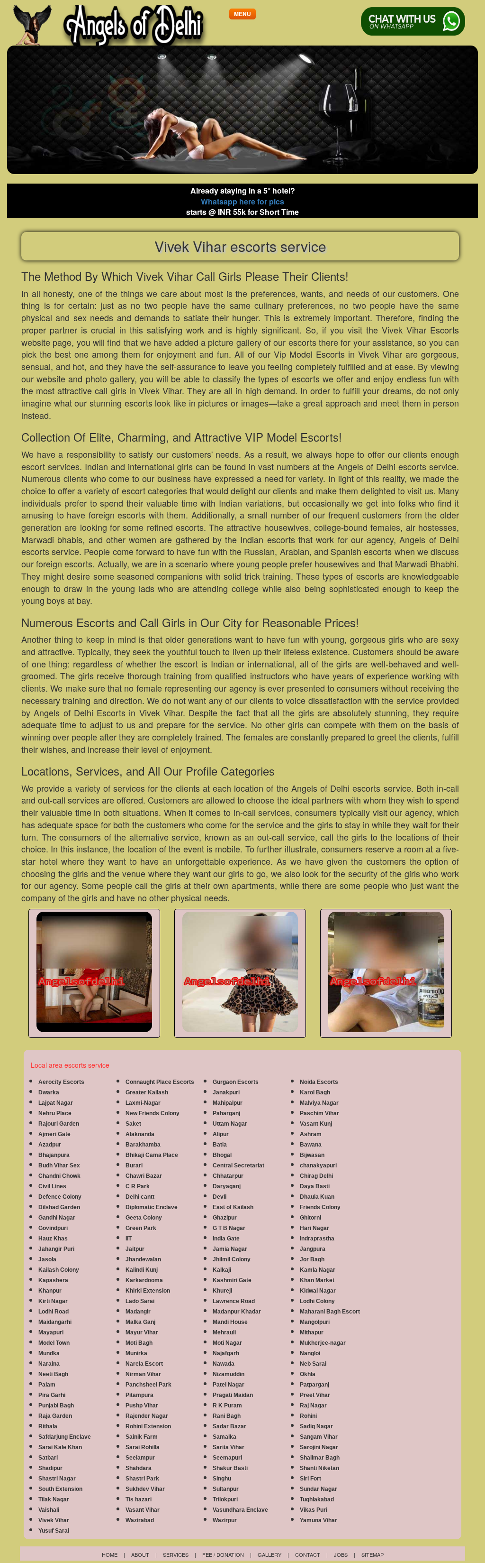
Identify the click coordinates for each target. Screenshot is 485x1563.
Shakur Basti (230, 1468)
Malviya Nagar (319, 1103)
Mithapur (311, 1332)
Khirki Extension (148, 1290)
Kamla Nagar (317, 1270)
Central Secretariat (238, 1165)
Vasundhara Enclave (240, 1510)
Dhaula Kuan (317, 1196)
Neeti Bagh (53, 1374)
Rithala (47, 1426)
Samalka (224, 1437)
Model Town (54, 1343)
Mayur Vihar (142, 1332)
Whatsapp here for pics (242, 201)
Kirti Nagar (53, 1301)
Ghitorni (310, 1217)
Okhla (307, 1374)
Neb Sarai (313, 1363)
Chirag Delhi (316, 1176)
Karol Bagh (315, 1092)
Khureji (222, 1290)
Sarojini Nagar (319, 1447)
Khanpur (50, 1290)
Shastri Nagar (57, 1478)
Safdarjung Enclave (64, 1437)
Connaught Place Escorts (160, 1082)
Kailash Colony (58, 1270)
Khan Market (317, 1280)
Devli (219, 1196)
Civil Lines (52, 1186)
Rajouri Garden (58, 1123)
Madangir (138, 1311)
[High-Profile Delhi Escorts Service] (119, 25)
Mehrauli (224, 1332)
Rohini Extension (148, 1426)
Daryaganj (227, 1186)
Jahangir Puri (56, 1249)
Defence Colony (59, 1196)
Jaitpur (135, 1249)
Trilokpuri (225, 1499)
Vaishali (48, 1510)
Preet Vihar (315, 1395)
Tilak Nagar (53, 1499)
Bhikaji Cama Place (152, 1155)
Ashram (311, 1134)
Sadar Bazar (229, 1426)
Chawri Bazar (144, 1176)
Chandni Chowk (59, 1176)
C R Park (138, 1186)
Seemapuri (227, 1457)
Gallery (269, 1554)
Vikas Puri (313, 1510)
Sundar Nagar (318, 1489)
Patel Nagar (228, 1384)
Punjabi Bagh (56, 1405)
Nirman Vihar (143, 1374)
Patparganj (314, 1384)
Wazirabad (140, 1520)
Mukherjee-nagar (323, 1343)
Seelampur (140, 1457)
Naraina (49, 1363)
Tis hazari (139, 1499)
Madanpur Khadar (237, 1311)
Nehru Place (55, 1113)
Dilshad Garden (59, 1207)
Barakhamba (143, 1144)
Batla (220, 1144)
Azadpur (49, 1144)
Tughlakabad (317, 1499)
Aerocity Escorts (61, 1082)
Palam (46, 1384)
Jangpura (312, 1249)
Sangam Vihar (319, 1437)
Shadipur (50, 1468)
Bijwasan (312, 1155)
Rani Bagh (227, 1416)
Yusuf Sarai (53, 1530)
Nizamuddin (228, 1374)
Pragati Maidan (233, 1395)
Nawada (223, 1363)
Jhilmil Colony (232, 1259)
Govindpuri (53, 1228)
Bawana (311, 1144)
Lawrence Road (234, 1301)
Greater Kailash (147, 1092)
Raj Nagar (313, 1405)
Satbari (48, 1457)
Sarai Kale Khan (60, 1447)
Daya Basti (315, 1186)
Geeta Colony (144, 1217)
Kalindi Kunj (142, 1270)
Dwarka (48, 1092)
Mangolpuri (315, 1322)
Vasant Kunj (316, 1123)
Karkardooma (144, 1280)
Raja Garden (55, 1416)
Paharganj (226, 1113)
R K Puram (227, 1405)
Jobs (341, 1554)
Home (109, 1554)
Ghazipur (225, 1217)
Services (176, 1554)
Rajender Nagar (147, 1416)
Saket (133, 1123)
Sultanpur (226, 1489)
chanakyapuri (318, 1165)
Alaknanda (140, 1134)
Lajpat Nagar (55, 1103)
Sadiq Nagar (316, 1426)
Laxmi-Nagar (143, 1103)
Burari (134, 1165)
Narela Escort (144, 1363)
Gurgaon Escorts (236, 1082)
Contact (307, 1554)
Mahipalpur (227, 1103)
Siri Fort (310, 1478)
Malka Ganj (140, 1322)
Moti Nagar (227, 1343)
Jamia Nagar (230, 1249)
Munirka (136, 1353)
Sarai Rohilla (143, 1447)
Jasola (47, 1259)
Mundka (49, 1353)
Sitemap (372, 1554)
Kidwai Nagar (318, 1290)
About (140, 1554)
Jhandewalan (143, 1259)
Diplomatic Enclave (152, 1207)
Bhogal (222, 1155)
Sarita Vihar (228, 1447)
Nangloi (310, 1353)
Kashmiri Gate (232, 1280)
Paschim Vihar (319, 1113)
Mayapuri (50, 1332)
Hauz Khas (53, 1238)
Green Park (141, 1228)
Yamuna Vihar (318, 1520)
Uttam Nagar (230, 1123)
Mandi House (230, 1322)
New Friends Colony (153, 1113)
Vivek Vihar (53, 1520)
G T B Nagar (229, 1228)
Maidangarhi (55, 1322)
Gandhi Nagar (56, 1217)
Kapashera (53, 1280)
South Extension (60, 1489)
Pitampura (139, 1395)
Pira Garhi (51, 1395)
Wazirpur (225, 1520)
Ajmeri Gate (54, 1134)
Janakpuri (226, 1092)
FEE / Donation (223, 1554)
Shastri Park (142, 1478)
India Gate (226, 1238)
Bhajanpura (54, 1155)
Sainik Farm (142, 1437)
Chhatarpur (228, 1176)
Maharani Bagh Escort (330, 1311)
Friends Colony (320, 1207)
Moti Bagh (139, 1343)
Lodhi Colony (317, 1301)
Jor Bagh (312, 1259)
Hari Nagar (314, 1228)
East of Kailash (233, 1207)
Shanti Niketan (319, 1468)
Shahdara (139, 1468)
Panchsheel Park (148, 1384)
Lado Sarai (140, 1301)
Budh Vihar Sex (59, 1165)
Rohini (308, 1416)
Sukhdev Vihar (145, 1489)
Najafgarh (226, 1353)
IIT (129, 1238)
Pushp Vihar (142, 1405)
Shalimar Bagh (320, 1457)
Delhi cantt (140, 1196)
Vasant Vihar (143, 1510)
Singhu (222, 1478)
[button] (242, 14)
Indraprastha (317, 1238)
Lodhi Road (53, 1311)
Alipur (221, 1134)
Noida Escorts (319, 1082)
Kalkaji (222, 1270)
